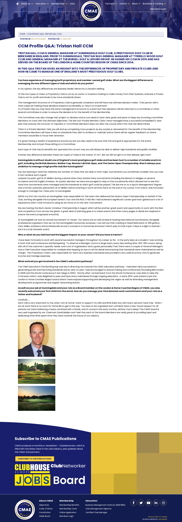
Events (123, 3)
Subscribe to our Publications (34, 458)
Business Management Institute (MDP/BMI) (105, 505)
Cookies (164, 517)
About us (25, 3)
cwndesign (162, 519)
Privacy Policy (153, 517)
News (134, 3)
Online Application (67, 512)
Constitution (45, 512)
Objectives (44, 505)
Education (41, 3)
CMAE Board (44, 516)
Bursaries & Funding (153, 3)
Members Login (158, 9)
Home (17, 3)
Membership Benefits (69, 505)
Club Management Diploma (98, 508)
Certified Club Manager (96, 512)
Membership (57, 3)
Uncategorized (38, 39)
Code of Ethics (46, 508)
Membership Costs (68, 508)
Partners (109, 3)
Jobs (72, 3)
